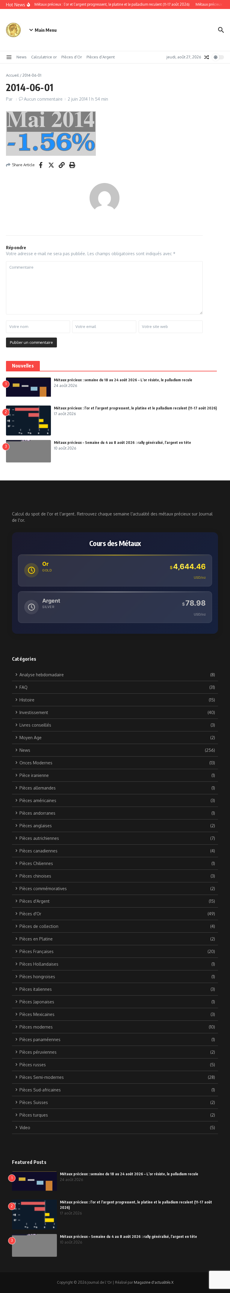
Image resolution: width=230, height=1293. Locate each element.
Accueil (12, 75)
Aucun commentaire (43, 99)
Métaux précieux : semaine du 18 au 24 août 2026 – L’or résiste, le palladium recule (123, 380)
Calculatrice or (44, 57)
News (21, 57)
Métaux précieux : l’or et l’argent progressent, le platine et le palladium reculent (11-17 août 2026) (135, 408)
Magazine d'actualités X (153, 1282)
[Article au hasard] (206, 57)
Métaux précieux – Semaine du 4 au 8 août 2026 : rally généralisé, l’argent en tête (122, 442)
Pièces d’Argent (101, 57)
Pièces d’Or (71, 57)
